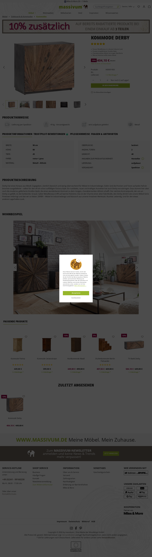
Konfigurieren (76, 298)
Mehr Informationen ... (80, 285)
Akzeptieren (76, 293)
